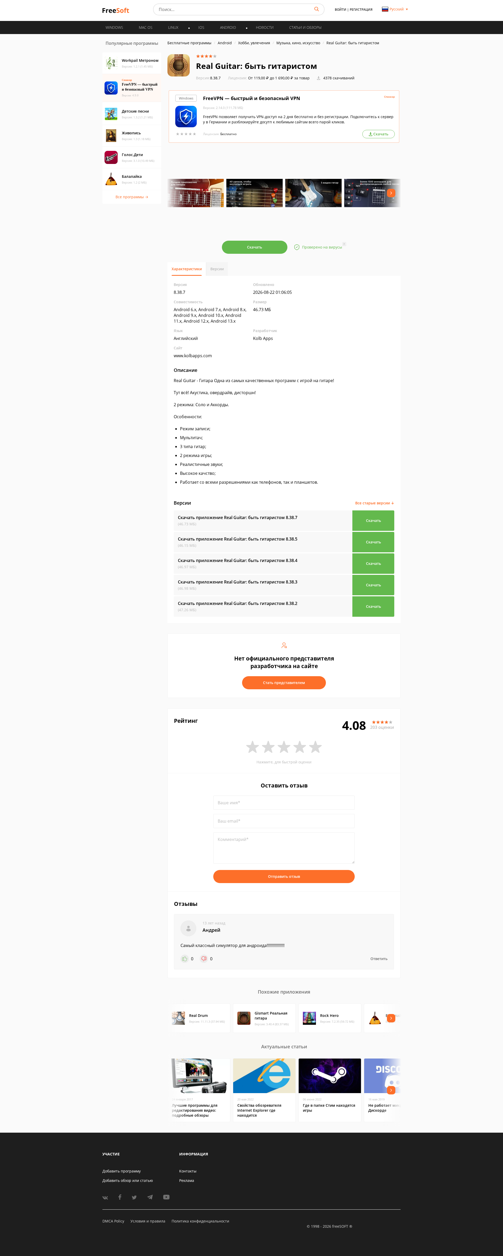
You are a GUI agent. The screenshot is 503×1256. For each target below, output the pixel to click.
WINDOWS (114, 27)
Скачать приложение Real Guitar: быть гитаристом (237, 517)
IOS (201, 27)
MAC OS (145, 27)
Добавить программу (121, 1171)
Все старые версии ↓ (374, 502)
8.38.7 (208, 77)
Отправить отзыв (284, 876)
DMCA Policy (113, 1221)
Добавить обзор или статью (127, 1180)
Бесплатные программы (189, 42)
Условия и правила (147, 1221)
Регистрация (361, 9)
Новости (265, 27)
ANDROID (228, 27)
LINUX (173, 27)
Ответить (378, 958)
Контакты (187, 1171)
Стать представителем (284, 682)
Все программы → (132, 196)
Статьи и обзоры (305, 27)
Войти (340, 9)
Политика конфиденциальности (200, 1221)
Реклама (186, 1180)
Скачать (254, 247)
